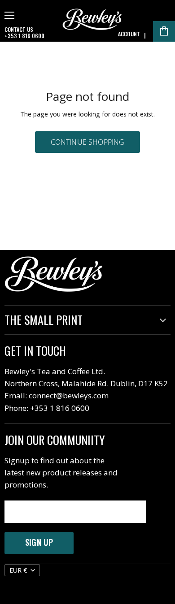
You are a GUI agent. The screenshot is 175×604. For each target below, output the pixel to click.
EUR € (18, 570)
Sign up (39, 542)
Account (129, 34)
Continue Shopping (88, 142)
